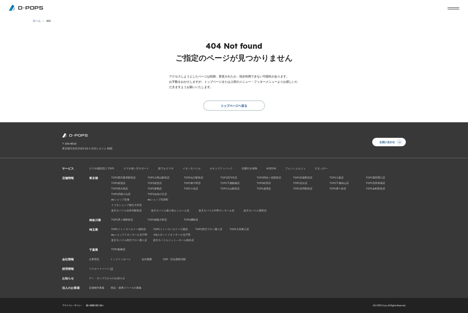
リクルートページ (99, 268)
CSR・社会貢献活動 (174, 259)
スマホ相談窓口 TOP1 (101, 168)
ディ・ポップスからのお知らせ (107, 278)
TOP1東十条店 (337, 188)
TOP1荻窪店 (118, 183)
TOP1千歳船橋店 (230, 183)
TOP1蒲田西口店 (375, 177)
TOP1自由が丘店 (157, 194)
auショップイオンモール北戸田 (129, 234)
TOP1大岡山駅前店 (158, 177)
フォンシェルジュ (295, 168)
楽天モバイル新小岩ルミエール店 (170, 210)
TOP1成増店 (264, 188)
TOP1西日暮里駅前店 (123, 177)
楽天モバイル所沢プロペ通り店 (129, 240)
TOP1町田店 (264, 183)
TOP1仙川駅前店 (193, 177)
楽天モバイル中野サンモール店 (216, 210)
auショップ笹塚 (120, 199)
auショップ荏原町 (158, 199)
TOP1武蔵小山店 (121, 194)
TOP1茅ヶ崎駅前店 (122, 219)
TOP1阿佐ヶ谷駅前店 (269, 177)
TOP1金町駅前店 (375, 188)
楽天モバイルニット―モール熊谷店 (173, 240)
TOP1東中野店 (192, 183)
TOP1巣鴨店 (155, 188)
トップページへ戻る (234, 105)
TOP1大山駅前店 (230, 188)
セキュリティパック (221, 168)
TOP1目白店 (300, 183)
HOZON (271, 168)
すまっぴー (321, 168)
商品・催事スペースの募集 (126, 287)
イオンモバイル (192, 168)
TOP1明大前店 (119, 188)
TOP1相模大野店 (157, 219)
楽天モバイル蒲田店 (255, 210)
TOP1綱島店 (191, 219)
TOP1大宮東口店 (239, 229)
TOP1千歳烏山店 (339, 183)
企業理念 (94, 259)
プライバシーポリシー (72, 305)
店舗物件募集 (96, 287)
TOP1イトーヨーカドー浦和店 (128, 229)
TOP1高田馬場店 (375, 183)
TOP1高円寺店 (228, 177)
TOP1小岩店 (191, 188)
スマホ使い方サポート (136, 168)
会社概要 (147, 259)
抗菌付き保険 (249, 168)
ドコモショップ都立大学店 (126, 205)
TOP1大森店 (336, 177)
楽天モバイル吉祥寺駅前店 (126, 210)
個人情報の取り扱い (95, 305)
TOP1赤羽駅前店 (302, 188)
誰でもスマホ (165, 168)
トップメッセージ (120, 259)
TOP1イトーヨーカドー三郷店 (170, 229)
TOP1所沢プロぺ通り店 (208, 229)
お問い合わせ (390, 142)
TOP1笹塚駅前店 (302, 177)
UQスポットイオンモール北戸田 (171, 234)
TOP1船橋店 (118, 249)
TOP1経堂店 (155, 183)
